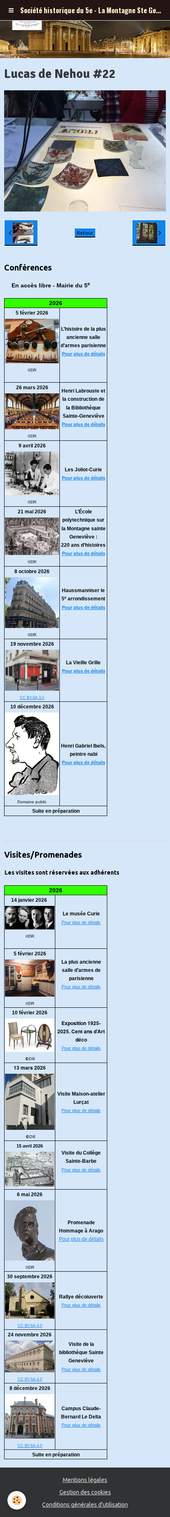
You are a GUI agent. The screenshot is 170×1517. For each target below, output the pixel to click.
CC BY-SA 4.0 (30, 1326)
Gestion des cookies (85, 1492)
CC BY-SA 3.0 (32, 698)
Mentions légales (85, 1480)
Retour (85, 232)
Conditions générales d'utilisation (85, 1504)
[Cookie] (16, 1500)
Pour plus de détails (83, 353)
